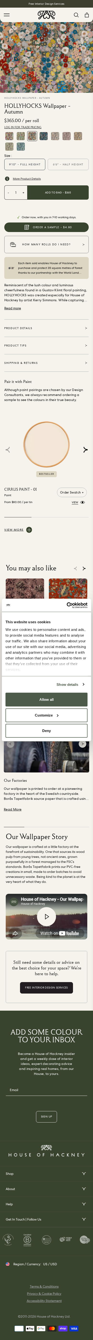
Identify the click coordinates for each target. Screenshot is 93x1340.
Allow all (46, 699)
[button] (85, 450)
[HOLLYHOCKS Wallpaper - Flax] (78, 136)
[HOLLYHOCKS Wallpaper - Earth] (66, 136)
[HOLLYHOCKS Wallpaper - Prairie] (55, 136)
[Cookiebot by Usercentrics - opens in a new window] (67, 605)
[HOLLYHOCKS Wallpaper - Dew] (21, 147)
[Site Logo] (46, 15)
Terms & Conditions (44, 1286)
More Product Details (27, 178)
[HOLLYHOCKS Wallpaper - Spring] (9, 136)
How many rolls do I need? (46, 244)
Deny (46, 731)
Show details (67, 684)
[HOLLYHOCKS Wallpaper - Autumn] (32, 136)
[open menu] (83, 1174)
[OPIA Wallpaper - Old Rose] (25, 598)
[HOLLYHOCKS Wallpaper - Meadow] (9, 147)
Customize (44, 715)
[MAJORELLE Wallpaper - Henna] (68, 598)
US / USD (50, 1264)
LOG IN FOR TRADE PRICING (22, 127)
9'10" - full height (25, 164)
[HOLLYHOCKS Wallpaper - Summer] (21, 136)
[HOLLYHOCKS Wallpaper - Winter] (44, 136)
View (75, 502)
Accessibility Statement (44, 1300)
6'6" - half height (68, 164)
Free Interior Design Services (46, 3)
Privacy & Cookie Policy (44, 1293)
